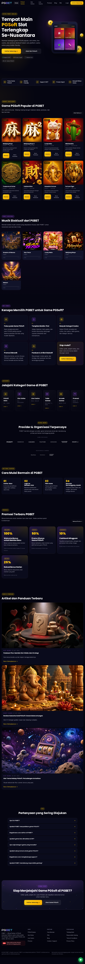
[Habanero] (31, 442)
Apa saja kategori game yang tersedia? (23, 845)
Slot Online (32, 3)
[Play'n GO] (42, 442)
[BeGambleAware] (42, 455)
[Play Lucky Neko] (52, 240)
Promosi (49, 3)
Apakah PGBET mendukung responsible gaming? (26, 863)
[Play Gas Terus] (32, 240)
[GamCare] (33, 455)
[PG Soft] (9, 442)
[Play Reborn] (11, 271)
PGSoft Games (23, 3)
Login (67, 3)
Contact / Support (52, 941)
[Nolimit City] (75, 442)
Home (16, 3)
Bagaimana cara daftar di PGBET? (21, 833)
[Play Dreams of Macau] (11, 240)
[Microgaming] (53, 442)
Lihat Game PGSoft (51, 902)
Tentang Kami (70, 932)
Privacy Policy (70, 941)
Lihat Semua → (78, 113)
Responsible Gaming (72, 935)
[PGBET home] (7, 3)
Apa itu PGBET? (15, 820)
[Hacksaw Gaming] (64, 442)
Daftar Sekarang (77, 3)
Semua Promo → (77, 521)
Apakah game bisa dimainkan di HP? (22, 839)
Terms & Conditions (72, 938)
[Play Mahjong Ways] (73, 240)
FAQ (60, 3)
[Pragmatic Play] (20, 442)
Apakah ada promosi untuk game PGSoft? (24, 851)
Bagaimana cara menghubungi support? (23, 857)
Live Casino (41, 3)
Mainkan (6, 155)
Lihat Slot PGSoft (31, 51)
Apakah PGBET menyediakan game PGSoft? (24, 827)
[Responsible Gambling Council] (51, 455)
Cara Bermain (50, 932)
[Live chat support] (80, 959)
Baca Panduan (14, 155)
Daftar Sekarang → (11, 51)
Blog (55, 3)
